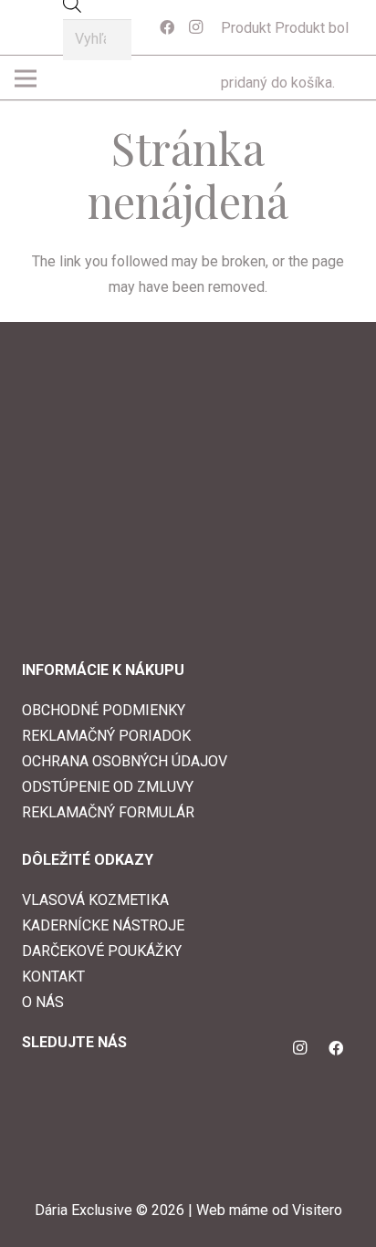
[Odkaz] (37, 27)
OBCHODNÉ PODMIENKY (103, 710)
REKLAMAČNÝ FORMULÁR (108, 812)
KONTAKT (53, 976)
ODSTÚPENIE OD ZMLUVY (107, 786)
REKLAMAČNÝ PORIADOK (106, 735)
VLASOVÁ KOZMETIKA (95, 900)
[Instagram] (196, 27)
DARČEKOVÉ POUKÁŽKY (102, 951)
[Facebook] (167, 27)
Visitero (317, 1210)
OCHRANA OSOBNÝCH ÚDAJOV (124, 761)
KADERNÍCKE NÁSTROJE (103, 925)
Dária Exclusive (83, 1210)
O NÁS (43, 1002)
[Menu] (182, 78)
